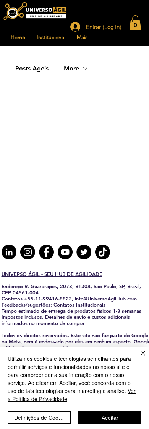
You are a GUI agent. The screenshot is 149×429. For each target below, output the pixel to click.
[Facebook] (46, 252)
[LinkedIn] (9, 252)
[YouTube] (65, 252)
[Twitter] (83, 252)
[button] (135, 22)
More (71, 68)
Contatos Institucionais (79, 305)
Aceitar (110, 417)
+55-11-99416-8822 (48, 298)
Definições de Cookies (41, 417)
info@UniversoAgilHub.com (106, 298)
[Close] (138, 358)
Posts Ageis (32, 68)
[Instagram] (27, 252)
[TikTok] (102, 252)
